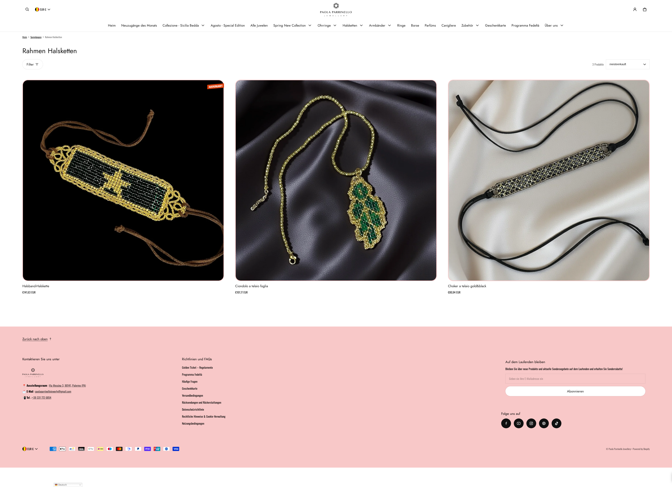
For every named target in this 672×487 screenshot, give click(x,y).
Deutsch (62, 485)
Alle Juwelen (259, 25)
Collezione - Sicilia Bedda (181, 25)
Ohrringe (324, 25)
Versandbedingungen (192, 395)
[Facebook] (506, 423)
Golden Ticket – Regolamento (197, 367)
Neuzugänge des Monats (139, 25)
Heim (112, 25)
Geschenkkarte (495, 25)
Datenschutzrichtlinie (193, 409)
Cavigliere (449, 25)
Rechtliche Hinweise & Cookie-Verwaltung (203, 416)
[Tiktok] (556, 423)
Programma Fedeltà (525, 25)
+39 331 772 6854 (41, 397)
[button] (27, 9)
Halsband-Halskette (35, 286)
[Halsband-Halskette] (123, 180)
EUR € (43, 9)
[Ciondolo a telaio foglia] (336, 180)
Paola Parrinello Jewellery (620, 449)
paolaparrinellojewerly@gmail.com (53, 391)
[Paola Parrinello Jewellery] (336, 9)
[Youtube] (519, 423)
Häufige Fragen (189, 381)
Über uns (551, 25)
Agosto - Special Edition (228, 25)
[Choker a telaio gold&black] (549, 180)
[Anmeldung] (635, 9)
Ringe (401, 25)
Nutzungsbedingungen (193, 423)
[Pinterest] (544, 423)
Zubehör (467, 25)
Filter (30, 64)
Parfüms (430, 25)
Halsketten (350, 25)
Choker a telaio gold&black (467, 286)
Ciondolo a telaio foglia (251, 286)
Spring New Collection (289, 25)
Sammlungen (35, 37)
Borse (415, 25)
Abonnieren (575, 391)
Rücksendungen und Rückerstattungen (201, 402)
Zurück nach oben (35, 338)
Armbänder (377, 25)
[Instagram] (531, 423)
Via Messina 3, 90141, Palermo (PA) (67, 385)
